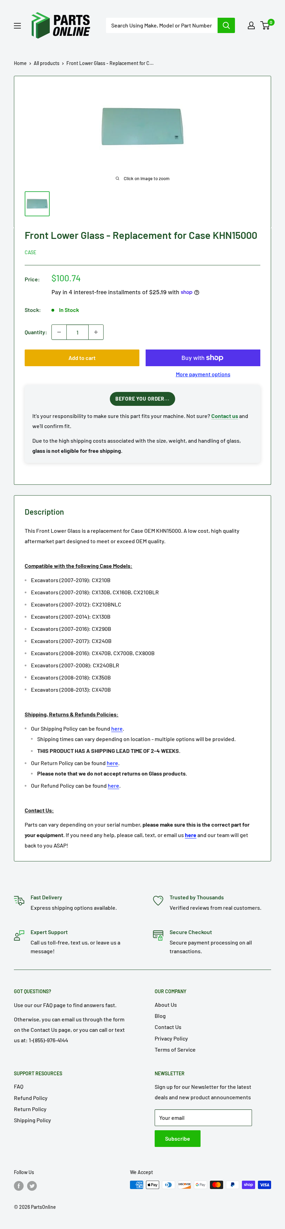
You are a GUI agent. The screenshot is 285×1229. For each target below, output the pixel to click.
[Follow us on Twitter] (32, 1185)
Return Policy (30, 1109)
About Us (166, 1004)
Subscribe (177, 1138)
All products (46, 63)
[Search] (226, 25)
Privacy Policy (171, 1038)
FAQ (18, 1086)
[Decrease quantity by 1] (59, 332)
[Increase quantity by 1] (96, 332)
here (117, 728)
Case (30, 252)
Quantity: (36, 332)
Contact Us (168, 1026)
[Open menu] (17, 26)
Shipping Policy (32, 1120)
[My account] (251, 25)
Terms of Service (175, 1049)
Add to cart (82, 357)
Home (20, 63)
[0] (265, 25)
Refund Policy (31, 1097)
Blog (160, 1015)
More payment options (203, 374)
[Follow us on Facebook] (19, 1185)
